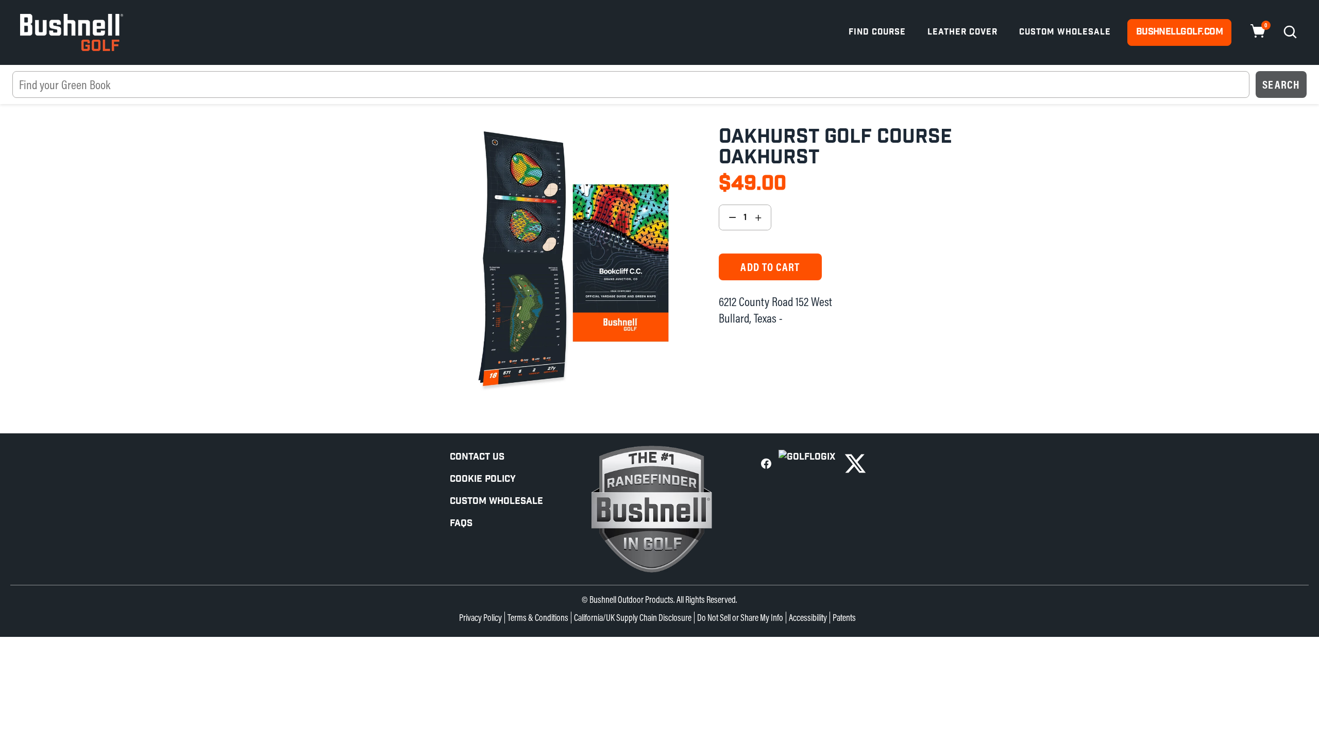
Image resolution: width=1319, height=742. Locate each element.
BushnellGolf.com (1179, 32)
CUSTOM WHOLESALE (496, 501)
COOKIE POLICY (483, 479)
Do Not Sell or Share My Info (740, 617)
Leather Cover (962, 32)
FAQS (461, 523)
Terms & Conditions (538, 617)
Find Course (877, 32)
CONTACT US (477, 457)
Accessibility (808, 617)
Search (1281, 84)
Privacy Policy (480, 617)
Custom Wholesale (1065, 32)
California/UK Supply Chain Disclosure (632, 617)
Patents (844, 617)
